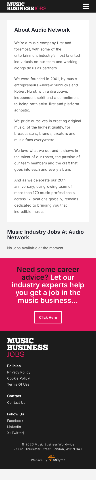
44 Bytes (56, 458)
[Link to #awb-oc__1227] (86, 6)
